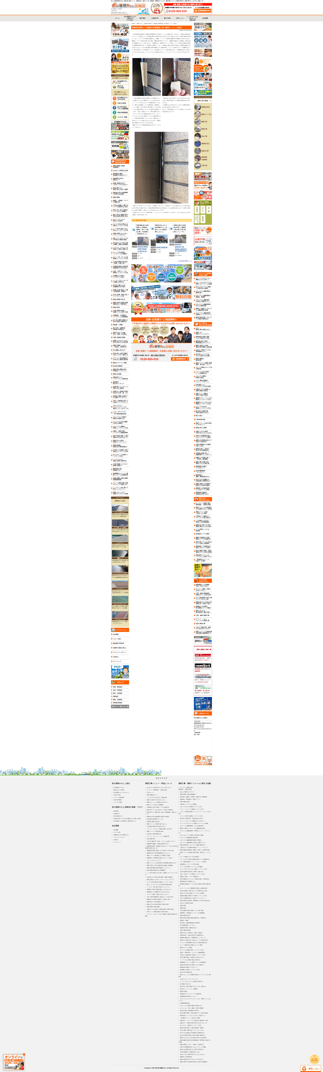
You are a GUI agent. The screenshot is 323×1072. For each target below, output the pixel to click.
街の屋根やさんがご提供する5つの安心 (130, 18)
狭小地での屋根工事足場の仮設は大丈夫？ (202, 411)
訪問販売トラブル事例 (202, 534)
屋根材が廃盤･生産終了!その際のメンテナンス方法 (193, 895)
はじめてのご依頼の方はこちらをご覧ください (159, 787)
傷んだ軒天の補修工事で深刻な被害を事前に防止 (120, 215)
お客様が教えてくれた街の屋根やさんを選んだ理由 (127, 818)
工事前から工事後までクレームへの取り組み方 (203, 517)
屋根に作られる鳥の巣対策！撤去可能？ (203, 611)
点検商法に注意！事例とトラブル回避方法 (158, 807)
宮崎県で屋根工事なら (120, 648)
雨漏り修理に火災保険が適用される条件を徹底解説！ (194, 1061)
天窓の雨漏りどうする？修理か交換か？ (120, 464)
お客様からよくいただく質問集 (188, 804)
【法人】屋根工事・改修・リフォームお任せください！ (161, 841)
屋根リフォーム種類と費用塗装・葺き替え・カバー (204, 363)
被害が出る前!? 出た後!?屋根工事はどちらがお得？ (204, 525)
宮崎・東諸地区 (117, 687)
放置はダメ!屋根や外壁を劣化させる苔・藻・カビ (120, 392)
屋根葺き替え (205, 107)
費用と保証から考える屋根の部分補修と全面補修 (160, 865)
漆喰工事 (204, 121)
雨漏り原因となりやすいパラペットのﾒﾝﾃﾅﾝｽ (120, 234)
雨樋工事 (204, 129)
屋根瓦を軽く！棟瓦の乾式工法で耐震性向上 (202, 449)
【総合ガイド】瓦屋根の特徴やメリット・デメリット (194, 847)
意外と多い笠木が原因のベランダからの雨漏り (120, 210)
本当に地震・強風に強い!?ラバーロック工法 (191, 1030)
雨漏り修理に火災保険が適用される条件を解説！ (203, 484)
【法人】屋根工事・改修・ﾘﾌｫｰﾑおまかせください (204, 628)
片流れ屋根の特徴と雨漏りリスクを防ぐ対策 (120, 311)
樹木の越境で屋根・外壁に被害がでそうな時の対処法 (204, 551)
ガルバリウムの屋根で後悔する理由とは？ (120, 417)
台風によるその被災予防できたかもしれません (204, 432)
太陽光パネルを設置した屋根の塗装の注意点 (203, 389)
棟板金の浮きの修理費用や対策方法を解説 (120, 193)
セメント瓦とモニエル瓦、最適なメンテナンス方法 (193, 869)
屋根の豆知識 (117, 374)
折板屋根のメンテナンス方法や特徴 (189, 864)
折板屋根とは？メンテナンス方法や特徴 (203, 385)
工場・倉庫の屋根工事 (202, 615)
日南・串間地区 (117, 690)
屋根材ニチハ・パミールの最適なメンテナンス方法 (204, 398)
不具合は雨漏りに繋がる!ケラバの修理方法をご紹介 (193, 890)
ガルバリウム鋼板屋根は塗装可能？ (203, 291)
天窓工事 (204, 165)
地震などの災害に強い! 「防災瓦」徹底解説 (203, 458)
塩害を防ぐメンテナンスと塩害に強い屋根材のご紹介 (194, 1020)
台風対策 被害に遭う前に (153, 821)
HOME (133, 23)
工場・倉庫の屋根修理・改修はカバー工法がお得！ (204, 594)
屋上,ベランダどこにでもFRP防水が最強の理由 (120, 238)
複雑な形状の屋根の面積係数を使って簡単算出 (120, 303)
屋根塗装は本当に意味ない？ (118, 179)
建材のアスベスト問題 (120, 362)
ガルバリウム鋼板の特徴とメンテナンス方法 (120, 427)
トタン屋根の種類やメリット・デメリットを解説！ (193, 861)
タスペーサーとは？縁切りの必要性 (119, 220)
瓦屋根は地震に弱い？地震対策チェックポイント (204, 454)
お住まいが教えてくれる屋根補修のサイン (203, 350)
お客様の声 (155, 18)
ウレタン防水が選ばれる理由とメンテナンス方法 (120, 224)
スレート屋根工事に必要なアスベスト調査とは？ (120, 483)
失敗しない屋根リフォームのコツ (202, 333)
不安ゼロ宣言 (117, 795)
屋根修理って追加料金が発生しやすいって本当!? (203, 547)
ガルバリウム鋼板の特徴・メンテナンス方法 (192, 950)
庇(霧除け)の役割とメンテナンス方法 (119, 276)
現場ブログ (140, 23)
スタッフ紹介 (117, 639)
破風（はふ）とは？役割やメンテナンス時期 (120, 493)
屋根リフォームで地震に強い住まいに (157, 824)
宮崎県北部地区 (117, 702)
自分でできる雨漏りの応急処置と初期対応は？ (203, 480)
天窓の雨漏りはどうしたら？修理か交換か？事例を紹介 (194, 879)
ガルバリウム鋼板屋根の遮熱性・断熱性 (203, 296)
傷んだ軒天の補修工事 (186, 972)
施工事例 (142, 18)
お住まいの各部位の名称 (120, 170)
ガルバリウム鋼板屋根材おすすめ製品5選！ (203, 305)
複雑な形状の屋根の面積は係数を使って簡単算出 (193, 918)
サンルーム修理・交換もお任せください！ (203, 589)
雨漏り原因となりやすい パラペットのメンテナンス (160, 879)
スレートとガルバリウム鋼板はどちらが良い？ (203, 278)
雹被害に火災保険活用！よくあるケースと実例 (203, 488)
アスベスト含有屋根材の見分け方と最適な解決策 (120, 358)
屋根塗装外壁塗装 (204, 158)
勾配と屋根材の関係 (119, 337)
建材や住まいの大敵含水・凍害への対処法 (120, 333)
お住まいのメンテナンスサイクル (189, 979)
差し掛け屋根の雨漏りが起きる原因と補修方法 (120, 320)
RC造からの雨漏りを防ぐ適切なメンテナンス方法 (121, 450)
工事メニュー (180, 18)
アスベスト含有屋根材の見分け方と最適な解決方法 (193, 942)
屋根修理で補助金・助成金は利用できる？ (202, 493)
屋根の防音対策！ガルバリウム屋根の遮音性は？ (204, 318)
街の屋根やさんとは (119, 787)
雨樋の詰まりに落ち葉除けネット (155, 901)
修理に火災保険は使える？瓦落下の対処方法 (204, 440)
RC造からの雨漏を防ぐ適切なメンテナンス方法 (192, 955)
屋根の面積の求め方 (119, 299)
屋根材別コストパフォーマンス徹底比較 (120, 378)
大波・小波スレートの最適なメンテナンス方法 (120, 271)
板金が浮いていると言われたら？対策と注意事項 (204, 542)
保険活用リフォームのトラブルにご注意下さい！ (193, 1015)
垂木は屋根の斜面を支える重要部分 (156, 870)
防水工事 (204, 136)
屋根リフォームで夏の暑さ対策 (155, 831)
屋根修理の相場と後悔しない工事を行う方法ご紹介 (160, 850)
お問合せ (116, 657)
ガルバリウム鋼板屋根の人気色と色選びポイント (193, 842)
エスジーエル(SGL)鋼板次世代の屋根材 (120, 422)
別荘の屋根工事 (200, 623)
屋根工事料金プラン (152, 795)
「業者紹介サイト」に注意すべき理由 (202, 560)
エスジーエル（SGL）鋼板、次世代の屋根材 (192, 1008)
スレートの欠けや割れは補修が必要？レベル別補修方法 (194, 859)
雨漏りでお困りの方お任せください (156, 800)
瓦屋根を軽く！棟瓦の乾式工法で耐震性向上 (192, 935)
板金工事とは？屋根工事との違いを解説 (120, 188)
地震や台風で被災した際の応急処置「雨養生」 (120, 290)
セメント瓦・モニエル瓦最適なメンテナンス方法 (120, 257)
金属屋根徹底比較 (184, 1003)
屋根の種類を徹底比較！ (200, 359)
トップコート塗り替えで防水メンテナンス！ (120, 488)
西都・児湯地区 (117, 699)
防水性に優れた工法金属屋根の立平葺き (119, 286)
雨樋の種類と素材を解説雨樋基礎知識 (120, 478)
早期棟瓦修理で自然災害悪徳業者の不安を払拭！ (120, 267)
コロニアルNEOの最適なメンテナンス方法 (203, 407)
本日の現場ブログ (118, 816)
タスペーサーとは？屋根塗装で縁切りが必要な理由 (193, 888)
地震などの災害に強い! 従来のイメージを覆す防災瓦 (194, 940)
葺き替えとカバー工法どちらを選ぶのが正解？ (203, 355)
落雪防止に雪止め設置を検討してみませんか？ (159, 889)
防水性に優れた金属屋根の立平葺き (189, 1010)
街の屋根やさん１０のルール (121, 792)
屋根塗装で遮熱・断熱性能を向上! (203, 475)
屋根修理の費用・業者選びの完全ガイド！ (120, 174)
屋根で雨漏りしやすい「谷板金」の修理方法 (120, 346)
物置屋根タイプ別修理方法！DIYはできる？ (202, 585)
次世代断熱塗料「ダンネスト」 (200, 471)
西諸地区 (115, 696)
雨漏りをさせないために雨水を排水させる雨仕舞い (193, 1037)
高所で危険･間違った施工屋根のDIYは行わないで (121, 436)
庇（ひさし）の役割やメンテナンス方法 (120, 455)
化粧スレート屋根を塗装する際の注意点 (202, 394)
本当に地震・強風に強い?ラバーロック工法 (121, 295)
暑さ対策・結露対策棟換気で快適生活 (190, 922)
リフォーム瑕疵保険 (119, 797)
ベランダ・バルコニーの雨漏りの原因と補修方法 (120, 248)
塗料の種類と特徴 (202, 649)
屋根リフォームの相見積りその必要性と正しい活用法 (204, 508)
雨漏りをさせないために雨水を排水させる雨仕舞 (120, 341)
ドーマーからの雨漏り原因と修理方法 (120, 460)
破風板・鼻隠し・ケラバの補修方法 (189, 876)
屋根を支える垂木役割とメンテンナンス (120, 441)
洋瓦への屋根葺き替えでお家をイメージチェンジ (120, 401)
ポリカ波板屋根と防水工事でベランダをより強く (204, 598)
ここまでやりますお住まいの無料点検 (192, 18)
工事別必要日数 (200, 419)
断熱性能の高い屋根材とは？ (118, 469)
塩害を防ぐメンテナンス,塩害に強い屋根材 (120, 387)
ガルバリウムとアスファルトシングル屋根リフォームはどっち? (121, 407)
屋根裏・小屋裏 (118, 324)
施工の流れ (167, 18)
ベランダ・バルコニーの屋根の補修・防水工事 (159, 829)
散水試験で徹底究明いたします (155, 819)
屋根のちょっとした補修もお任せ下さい (157, 802)
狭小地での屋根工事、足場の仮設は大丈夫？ (192, 818)
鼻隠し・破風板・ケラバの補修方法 (120, 201)
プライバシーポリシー (120, 652)
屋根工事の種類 (202, 101)
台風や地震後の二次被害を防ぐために (203, 445)
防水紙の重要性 (118, 366)
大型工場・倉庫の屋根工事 (154, 834)
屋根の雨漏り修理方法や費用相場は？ (120, 446)
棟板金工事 (205, 151)
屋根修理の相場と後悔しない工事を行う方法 (202, 337)
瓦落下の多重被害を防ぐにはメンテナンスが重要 (203, 436)
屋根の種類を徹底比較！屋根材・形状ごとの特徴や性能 (194, 850)
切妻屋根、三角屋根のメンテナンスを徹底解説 (120, 316)
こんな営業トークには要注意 (202, 530)
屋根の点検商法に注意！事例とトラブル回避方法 (203, 538)
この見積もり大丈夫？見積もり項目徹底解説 (202, 521)
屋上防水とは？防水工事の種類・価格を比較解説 (120, 243)
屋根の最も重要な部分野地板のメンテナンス (120, 370)
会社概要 (205, 18)
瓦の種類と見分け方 (119, 350)
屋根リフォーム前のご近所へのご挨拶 (202, 512)
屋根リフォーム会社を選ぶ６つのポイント (204, 423)
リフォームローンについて (154, 860)
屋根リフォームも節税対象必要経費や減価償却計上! (204, 632)
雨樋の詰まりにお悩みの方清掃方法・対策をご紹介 (204, 602)
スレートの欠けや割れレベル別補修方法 (202, 372)
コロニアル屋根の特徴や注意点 (201, 376)
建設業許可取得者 (118, 643)
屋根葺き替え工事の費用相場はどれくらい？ (203, 341)
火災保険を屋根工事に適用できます (156, 826)
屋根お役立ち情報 (201, 427)
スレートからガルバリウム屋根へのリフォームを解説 (204, 283)
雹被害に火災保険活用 (186, 1056)
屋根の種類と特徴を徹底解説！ (119, 166)
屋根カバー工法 (206, 114)
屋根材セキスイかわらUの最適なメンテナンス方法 (204, 403)
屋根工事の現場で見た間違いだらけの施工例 (202, 462)
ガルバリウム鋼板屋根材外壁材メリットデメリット (204, 313)
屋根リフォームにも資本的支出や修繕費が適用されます (161, 863)
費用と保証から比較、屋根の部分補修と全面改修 (204, 346)
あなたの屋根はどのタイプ (187, 792)
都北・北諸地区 (117, 693)
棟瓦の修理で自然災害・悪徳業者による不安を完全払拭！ (195, 900)
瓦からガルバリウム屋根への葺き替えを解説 (203, 287)
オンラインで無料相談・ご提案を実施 (157, 790)
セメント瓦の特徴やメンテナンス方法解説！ (120, 253)
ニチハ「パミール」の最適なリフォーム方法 (192, 809)
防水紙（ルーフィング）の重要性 (189, 989)
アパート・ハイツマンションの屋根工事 (202, 619)
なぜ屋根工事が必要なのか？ (203, 328)
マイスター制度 (118, 802)
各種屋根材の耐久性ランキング (188, 996)
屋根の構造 (116, 197)
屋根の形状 (116, 307)
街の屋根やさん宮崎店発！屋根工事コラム (125, 821)
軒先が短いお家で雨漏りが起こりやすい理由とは (120, 354)
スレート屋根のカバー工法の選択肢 (204, 368)
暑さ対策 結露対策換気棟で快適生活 (119, 328)
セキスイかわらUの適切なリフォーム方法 (191, 806)
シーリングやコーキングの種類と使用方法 (120, 281)
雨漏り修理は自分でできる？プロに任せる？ (120, 183)
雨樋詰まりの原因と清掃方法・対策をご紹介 (158, 899)
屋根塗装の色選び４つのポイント (201, 467)
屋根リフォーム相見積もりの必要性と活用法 (158, 855)
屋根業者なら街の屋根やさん (121, 834)
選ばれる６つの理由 (119, 790)
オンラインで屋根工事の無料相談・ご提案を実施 (203, 503)
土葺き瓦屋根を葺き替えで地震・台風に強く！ (120, 262)
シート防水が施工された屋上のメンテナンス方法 (120, 229)
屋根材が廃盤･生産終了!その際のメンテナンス (120, 396)
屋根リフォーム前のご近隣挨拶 (155, 804)
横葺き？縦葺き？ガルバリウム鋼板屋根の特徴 (204, 309)
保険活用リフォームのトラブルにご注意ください (204, 555)
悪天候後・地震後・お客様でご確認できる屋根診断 (193, 796)
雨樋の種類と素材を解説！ (154, 906)
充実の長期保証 (118, 800)
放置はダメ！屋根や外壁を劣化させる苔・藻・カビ (193, 1023)
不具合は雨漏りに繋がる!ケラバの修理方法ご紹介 (120, 206)
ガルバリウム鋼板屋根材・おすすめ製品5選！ (192, 825)
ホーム (117, 18)
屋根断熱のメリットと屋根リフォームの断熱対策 (120, 474)
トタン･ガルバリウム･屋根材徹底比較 (120, 412)
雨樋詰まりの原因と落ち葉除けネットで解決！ (204, 607)
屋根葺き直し (205, 143)
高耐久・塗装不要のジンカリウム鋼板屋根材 (120, 431)
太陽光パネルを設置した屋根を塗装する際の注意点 (160, 909)
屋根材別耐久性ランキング (118, 382)
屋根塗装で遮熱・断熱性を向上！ (189, 927)
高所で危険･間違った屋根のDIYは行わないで (192, 957)
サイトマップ (117, 661)
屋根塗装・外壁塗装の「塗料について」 (190, 799)
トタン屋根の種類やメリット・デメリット (202, 381)
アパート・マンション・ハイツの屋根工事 (158, 836)
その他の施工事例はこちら (185, 261)
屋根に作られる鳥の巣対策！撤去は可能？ (158, 904)
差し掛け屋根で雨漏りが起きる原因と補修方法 (192, 1035)
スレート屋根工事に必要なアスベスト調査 (191, 945)
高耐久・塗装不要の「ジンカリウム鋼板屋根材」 (193, 952)
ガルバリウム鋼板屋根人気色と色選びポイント (203, 300)
